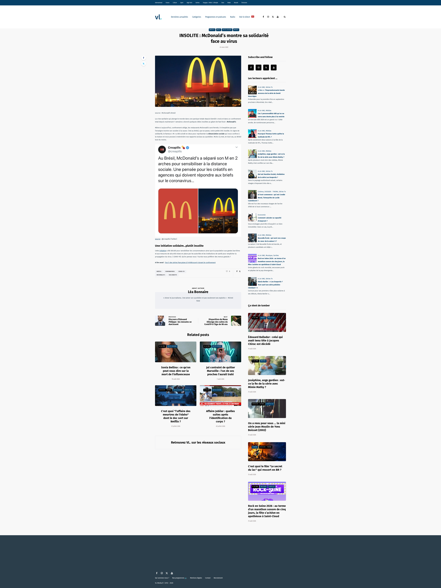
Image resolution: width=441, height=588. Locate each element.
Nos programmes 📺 (179, 578)
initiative (162, 251)
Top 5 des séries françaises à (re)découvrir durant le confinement (190, 263)
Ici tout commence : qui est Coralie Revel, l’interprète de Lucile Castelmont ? (266, 198)
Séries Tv (188, 390)
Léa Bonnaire (198, 292)
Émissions (244, 2)
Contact (208, 578)
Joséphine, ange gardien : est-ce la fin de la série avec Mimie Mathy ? (266, 384)
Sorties (197, 2)
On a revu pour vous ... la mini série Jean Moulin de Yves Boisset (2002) (266, 427)
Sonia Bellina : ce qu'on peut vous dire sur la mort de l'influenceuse (175, 371)
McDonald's (161, 275)
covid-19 (181, 271)
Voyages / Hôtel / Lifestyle (210, 2)
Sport (181, 2)
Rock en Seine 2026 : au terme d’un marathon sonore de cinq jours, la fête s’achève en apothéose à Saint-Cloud (267, 261)
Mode (229, 2)
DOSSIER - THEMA (165, 390)
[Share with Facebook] (143, 58)
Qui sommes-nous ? (162, 578)
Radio (232, 17)
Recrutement (218, 578)
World (236, 29)
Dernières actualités (179, 17)
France (167, 2)
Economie (262, 215)
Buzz (218, 29)
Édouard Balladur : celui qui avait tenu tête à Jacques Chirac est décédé (265, 340)
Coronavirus (170, 271)
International (158, 2)
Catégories (196, 17)
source (157, 239)
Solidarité (173, 275)
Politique (271, 317)
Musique (269, 255)
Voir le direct (246, 17)
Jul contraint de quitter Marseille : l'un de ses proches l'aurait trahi (220, 371)
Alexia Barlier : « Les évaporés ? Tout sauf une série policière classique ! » (265, 285)
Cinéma (261, 192)
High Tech (189, 2)
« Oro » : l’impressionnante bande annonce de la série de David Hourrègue (266, 93)
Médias (268, 110)
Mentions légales (196, 578)
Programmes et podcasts (215, 17)
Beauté (236, 2)
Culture (175, 2)
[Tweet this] (143, 63)
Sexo (222, 2)
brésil (159, 271)
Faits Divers (227, 29)
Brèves (212, 29)
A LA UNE (162, 346)
